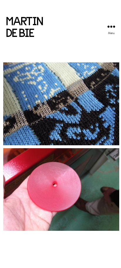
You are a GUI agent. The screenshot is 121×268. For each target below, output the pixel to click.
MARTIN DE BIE (24, 26)
